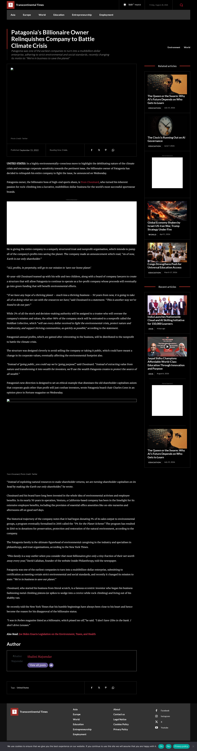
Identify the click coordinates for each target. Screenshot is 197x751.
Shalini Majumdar (39, 656)
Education (155, 108)
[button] (181, 5)
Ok (161, 746)
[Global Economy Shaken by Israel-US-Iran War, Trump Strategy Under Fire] (167, 211)
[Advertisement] (72, 222)
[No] (193, 746)
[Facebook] (91, 150)
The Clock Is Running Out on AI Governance (166, 139)
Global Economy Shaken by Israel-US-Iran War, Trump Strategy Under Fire (164, 226)
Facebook (165, 710)
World (187, 47)
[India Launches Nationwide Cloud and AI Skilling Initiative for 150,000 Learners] (167, 305)
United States (23, 687)
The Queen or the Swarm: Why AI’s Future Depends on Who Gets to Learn (166, 99)
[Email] (51, 665)
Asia (151, 329)
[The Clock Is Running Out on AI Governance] (167, 126)
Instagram (165, 716)
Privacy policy (181, 746)
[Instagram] (156, 716)
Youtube (164, 727)
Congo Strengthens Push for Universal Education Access (164, 265)
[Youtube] (156, 728)
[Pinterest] (106, 150)
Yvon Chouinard (90, 182)
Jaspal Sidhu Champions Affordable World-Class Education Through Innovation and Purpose (166, 363)
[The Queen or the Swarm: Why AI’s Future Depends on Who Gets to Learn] (167, 84)
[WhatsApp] (113, 150)
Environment (174, 47)
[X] (99, 150)
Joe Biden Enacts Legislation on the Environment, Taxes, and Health (57, 634)
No (168, 746)
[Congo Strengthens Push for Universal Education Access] (167, 252)
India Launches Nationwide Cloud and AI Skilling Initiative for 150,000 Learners (166, 320)
